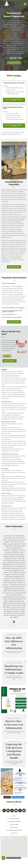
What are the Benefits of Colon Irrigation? (14, 307)
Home (14, 816)
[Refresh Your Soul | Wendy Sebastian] (6, 4)
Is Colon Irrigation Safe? (9, 314)
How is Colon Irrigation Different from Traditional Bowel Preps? (12, 311)
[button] (14, 283)
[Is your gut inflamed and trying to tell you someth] (14, 727)
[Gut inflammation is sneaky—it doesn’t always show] (14, 672)
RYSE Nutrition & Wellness (14, 821)
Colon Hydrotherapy (14, 818)
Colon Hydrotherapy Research (14, 830)
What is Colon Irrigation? (9, 283)
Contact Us (14, 833)
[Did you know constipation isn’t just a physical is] (14, 754)
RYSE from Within (14, 824)
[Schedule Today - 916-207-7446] (3, 858)
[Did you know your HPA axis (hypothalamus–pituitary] (14, 645)
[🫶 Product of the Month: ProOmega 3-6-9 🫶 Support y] (14, 700)
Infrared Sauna (14, 827)
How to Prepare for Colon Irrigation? (12, 317)
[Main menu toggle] (25, 4)
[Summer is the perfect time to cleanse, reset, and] (14, 781)
